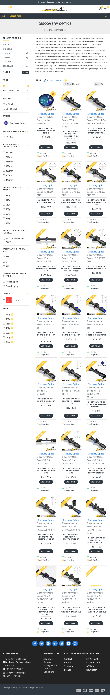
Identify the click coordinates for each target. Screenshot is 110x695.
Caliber (6, 293)
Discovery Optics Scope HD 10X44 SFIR (46, 201)
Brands (6, 116)
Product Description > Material (14, 231)
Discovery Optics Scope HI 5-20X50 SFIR (96, 334)
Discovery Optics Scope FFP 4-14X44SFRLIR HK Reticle (71, 135)
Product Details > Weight (12, 188)
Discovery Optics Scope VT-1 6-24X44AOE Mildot (71, 537)
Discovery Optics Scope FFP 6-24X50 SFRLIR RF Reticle (96, 130)
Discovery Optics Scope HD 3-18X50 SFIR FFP (96, 202)
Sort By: (68, 84)
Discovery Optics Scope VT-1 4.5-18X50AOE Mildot (46, 537)
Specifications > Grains (14, 131)
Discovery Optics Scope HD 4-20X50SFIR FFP (46, 268)
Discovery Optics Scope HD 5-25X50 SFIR (96, 267)
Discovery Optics (46, 114)
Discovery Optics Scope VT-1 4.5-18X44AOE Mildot (96, 470)
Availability (8, 98)
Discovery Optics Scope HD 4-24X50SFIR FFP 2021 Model (71, 268)
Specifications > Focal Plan (14, 250)
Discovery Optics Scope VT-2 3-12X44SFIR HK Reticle (96, 540)
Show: (97, 84)
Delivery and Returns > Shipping (14, 274)
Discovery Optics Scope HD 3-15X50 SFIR (71, 201)
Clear (26, 72)
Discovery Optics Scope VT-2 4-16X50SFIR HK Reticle (71, 609)
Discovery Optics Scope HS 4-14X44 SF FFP (71, 401)
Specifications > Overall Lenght (11, 145)
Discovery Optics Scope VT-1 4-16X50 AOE (71, 470)
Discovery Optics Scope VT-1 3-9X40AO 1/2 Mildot (96, 404)
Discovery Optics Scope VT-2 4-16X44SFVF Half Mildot (46, 610)
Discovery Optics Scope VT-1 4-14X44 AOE (46, 470)
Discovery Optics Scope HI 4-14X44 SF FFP (46, 335)
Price (5, 80)
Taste (5, 309)
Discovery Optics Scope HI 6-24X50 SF (46, 400)
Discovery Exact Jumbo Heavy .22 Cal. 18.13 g (46, 130)
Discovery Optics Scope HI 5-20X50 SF (71, 334)
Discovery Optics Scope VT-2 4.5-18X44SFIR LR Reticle (96, 609)
